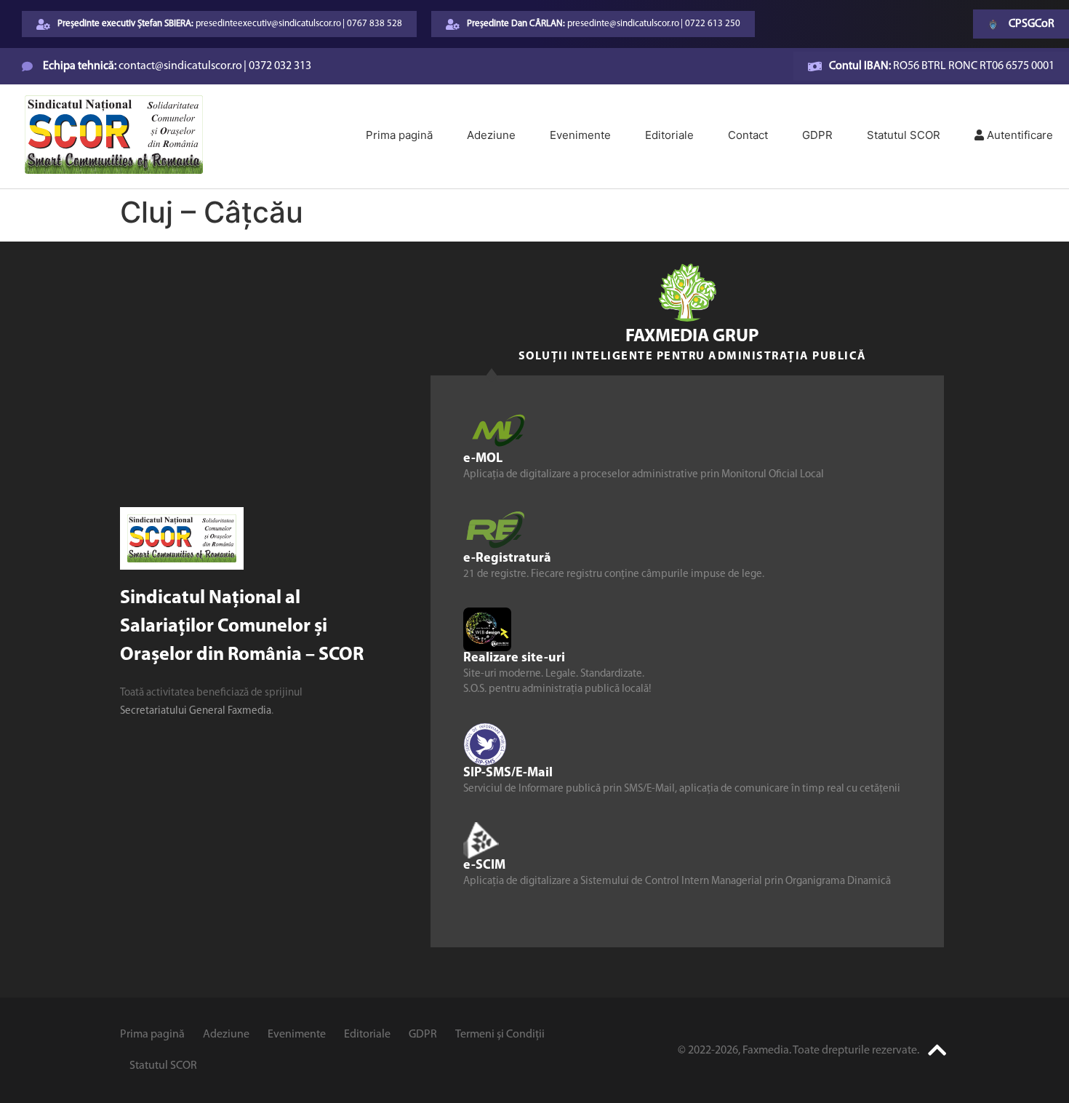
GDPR (817, 135)
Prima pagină (399, 135)
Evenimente (580, 135)
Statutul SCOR (903, 135)
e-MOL (483, 458)
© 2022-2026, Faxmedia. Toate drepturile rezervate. (798, 1050)
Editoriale (669, 135)
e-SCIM (484, 865)
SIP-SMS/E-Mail (508, 772)
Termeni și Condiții (500, 1034)
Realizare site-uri (514, 657)
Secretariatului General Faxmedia (195, 711)
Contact (748, 135)
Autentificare (1018, 135)
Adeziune (491, 135)
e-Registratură (507, 558)
